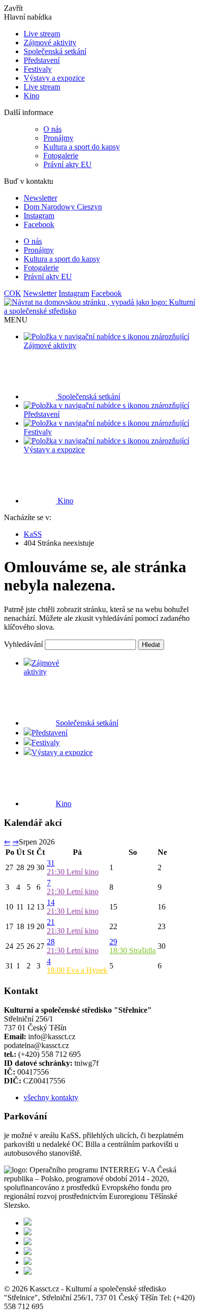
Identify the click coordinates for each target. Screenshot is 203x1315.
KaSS (33, 534)
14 (51, 902)
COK (12, 293)
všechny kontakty (51, 1097)
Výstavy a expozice (54, 78)
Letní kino (73, 872)
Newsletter (40, 198)
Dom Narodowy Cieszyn (63, 207)
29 (113, 941)
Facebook (39, 224)
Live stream (42, 33)
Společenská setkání (55, 51)
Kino (31, 95)
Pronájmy (58, 138)
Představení (42, 60)
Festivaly (38, 69)
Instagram (39, 215)
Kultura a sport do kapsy (81, 147)
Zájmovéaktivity (41, 667)
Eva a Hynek (77, 970)
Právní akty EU (67, 164)
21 (51, 922)
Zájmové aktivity (50, 42)
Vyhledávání (23, 644)
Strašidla (132, 950)
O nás (52, 129)
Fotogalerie (60, 155)
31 (51, 863)
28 (51, 941)
